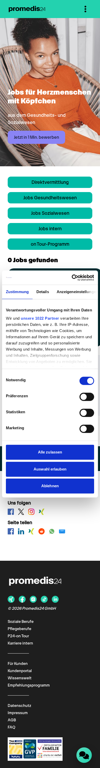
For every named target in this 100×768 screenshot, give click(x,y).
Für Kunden (18, 663)
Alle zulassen (50, 452)
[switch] (86, 397)
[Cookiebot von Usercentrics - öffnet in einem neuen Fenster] (72, 277)
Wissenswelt (20, 678)
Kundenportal (20, 670)
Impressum (18, 713)
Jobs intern (50, 228)
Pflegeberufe (19, 628)
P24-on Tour (18, 636)
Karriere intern (20, 643)
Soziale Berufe (21, 621)
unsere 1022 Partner (40, 318)
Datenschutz (19, 705)
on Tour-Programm (50, 244)
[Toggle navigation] (85, 9)
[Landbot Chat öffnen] (84, 755)
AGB (12, 720)
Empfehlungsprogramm (29, 685)
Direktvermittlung (50, 182)
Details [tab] (42, 292)
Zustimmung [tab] (17, 292)
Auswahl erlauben (50, 469)
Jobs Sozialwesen (50, 213)
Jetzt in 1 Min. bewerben (36, 137)
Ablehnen (50, 486)
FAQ (11, 727)
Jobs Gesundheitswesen (50, 197)
